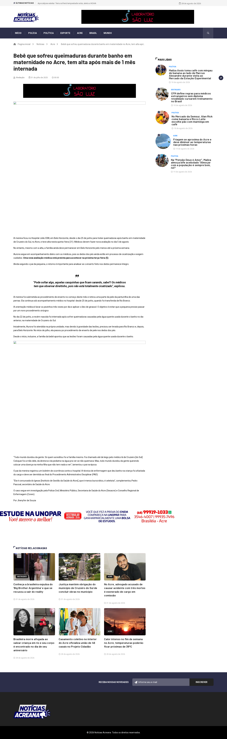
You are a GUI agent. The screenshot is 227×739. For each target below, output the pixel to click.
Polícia (32, 33)
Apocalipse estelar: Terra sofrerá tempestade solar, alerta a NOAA (67, 3)
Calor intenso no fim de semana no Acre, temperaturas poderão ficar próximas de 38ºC (123, 642)
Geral (19, 631)
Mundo (108, 33)
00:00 (56, 77)
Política (49, 33)
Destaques (22, 576)
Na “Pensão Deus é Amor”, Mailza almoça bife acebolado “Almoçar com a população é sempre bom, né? (191, 163)
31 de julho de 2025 (39, 77)
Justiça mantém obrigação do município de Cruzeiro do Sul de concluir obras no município (78, 587)
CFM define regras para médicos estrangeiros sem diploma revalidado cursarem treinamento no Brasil (191, 97)
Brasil (93, 33)
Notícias (40, 44)
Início (18, 33)
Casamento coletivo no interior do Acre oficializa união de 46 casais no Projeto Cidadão (78, 642)
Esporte (65, 33)
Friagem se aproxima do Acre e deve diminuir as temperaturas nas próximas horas (192, 142)
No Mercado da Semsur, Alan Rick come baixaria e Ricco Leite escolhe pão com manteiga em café (192, 120)
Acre (80, 33)
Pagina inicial (24, 44)
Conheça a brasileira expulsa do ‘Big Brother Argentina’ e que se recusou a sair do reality (33, 587)
